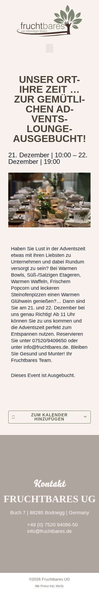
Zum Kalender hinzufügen (49, 417)
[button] (49, 48)
